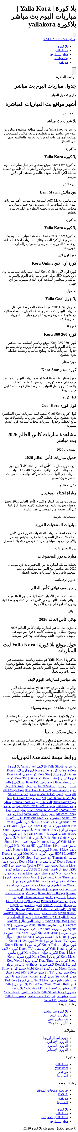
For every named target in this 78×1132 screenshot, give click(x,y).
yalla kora (61, 50)
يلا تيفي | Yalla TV (56, 1000)
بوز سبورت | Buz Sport (51, 929)
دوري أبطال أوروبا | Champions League (50, 897)
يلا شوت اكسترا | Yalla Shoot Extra (47, 988)
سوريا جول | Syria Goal (39, 814)
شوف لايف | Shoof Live (20, 841)
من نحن (62, 62)
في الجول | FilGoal (20, 826)
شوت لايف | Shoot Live (24, 794)
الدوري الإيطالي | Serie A (59, 905)
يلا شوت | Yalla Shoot (62, 766)
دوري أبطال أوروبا (55, 1038)
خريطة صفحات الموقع (52, 1090)
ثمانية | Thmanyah (64, 857)
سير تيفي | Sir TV (57, 972)
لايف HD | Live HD (38, 790)
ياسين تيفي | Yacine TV (43, 865)
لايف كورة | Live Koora (42, 810)
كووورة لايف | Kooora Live (31, 849)
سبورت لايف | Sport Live (38, 806)
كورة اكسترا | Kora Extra (59, 778)
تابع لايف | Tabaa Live (44, 885)
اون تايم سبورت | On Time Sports (47, 889)
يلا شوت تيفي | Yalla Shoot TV (48, 996)
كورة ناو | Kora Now (46, 956)
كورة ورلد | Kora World (22, 960)
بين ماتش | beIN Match (53, 786)
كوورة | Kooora (12, 853)
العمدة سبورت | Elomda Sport (32, 802)
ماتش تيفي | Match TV (55, 794)
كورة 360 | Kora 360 (51, 893)
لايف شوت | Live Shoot (38, 964)
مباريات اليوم (59, 54)
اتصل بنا (62, 1076)
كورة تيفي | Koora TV (34, 948)
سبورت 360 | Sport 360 (28, 972)
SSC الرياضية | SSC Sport (55, 869)
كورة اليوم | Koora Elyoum (23, 944)
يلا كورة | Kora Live (48, 770)
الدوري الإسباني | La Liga (23, 901)
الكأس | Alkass (23, 869)
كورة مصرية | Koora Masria (37, 861)
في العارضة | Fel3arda (21, 929)
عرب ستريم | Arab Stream (46, 925)
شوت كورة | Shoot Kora (21, 893)
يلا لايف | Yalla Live (34, 766)
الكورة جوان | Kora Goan (41, 952)
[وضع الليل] (74, 71)
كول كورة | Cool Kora (61, 798)
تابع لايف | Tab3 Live (48, 980)
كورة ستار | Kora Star (52, 774)
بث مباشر (61, 58)
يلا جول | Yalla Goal (30, 837)
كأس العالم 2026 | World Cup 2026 (52, 984)
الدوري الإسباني (57, 1050)
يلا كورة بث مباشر (55, 1011)
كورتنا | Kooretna (48, 841)
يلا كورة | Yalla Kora (63, 948)
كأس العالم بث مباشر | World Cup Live (30, 913)
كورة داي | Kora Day (47, 826)
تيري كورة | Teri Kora (19, 980)
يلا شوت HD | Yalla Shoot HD (41, 833)
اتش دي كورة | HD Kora (29, 798)
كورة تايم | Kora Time (53, 960)
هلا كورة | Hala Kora (28, 933)
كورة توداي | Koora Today (59, 944)
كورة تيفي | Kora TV (40, 782)
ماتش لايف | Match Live (60, 845)
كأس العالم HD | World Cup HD (54, 917)
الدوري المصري (57, 1046)
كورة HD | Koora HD (28, 845)
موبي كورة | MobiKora (38, 853)
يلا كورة (63, 46)
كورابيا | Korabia (65, 964)
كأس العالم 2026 (56, 1023)
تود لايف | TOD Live (48, 822)
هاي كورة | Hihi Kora (47, 881)
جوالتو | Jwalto (44, 940)
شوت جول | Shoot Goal (38, 877)
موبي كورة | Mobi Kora (42, 968)
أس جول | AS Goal (24, 786)
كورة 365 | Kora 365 (28, 778)
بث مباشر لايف (57, 1019)
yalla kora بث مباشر (54, 1117)
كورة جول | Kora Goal (22, 774)
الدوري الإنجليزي (56, 1042)
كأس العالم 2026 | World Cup (46, 909)
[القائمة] (74, 35)
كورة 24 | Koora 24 (21, 940)
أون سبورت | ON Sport (36, 857)
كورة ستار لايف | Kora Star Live (33, 873)
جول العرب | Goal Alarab (59, 933)
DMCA (63, 1094)
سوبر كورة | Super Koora (37, 976)
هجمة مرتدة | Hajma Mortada (32, 937)
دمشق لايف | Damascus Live (41, 818)
